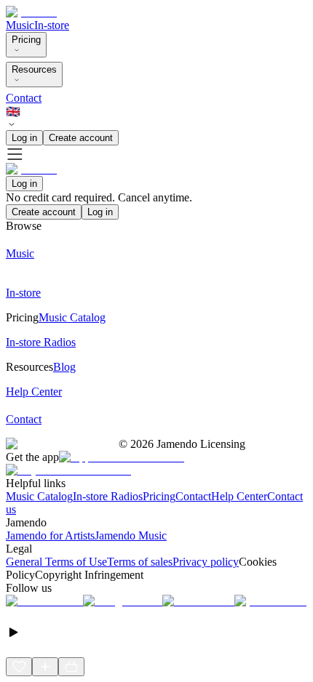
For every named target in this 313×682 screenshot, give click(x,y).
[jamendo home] (31, 12)
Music (20, 25)
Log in (24, 137)
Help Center (239, 496)
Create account (81, 137)
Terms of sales (140, 561)
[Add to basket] (71, 666)
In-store (51, 25)
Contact (23, 98)
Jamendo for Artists (50, 535)
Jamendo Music (131, 535)
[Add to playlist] (45, 666)
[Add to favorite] (19, 666)
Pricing (26, 39)
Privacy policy (206, 561)
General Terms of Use (56, 561)
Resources (34, 69)
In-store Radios (108, 496)
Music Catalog (39, 496)
